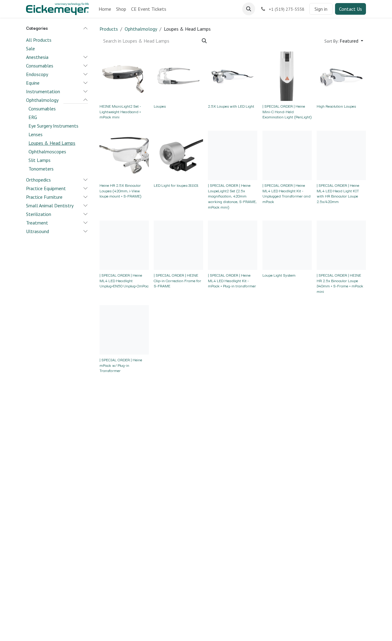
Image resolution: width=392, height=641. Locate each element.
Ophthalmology (42, 100)
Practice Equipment (46, 188)
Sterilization (38, 214)
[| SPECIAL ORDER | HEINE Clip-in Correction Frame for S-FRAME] (178, 245)
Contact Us (350, 9)
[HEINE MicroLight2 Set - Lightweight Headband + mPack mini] (124, 76)
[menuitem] (105, 9)
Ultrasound (37, 231)
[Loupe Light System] (287, 245)
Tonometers (41, 168)
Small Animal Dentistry (50, 205)
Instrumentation (43, 91)
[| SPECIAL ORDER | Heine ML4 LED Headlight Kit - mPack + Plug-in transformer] (232, 245)
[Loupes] (178, 76)
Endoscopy (37, 74)
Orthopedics (38, 179)
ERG (32, 117)
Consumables (39, 65)
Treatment (37, 222)
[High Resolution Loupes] (341, 76)
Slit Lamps (39, 160)
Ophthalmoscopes (47, 151)
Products (109, 29)
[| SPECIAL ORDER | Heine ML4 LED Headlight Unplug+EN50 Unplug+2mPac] (124, 245)
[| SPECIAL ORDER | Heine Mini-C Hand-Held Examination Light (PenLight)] (287, 76)
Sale (30, 48)
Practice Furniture (44, 197)
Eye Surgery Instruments (53, 125)
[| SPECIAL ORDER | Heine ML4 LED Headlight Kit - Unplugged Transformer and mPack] (287, 155)
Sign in (321, 9)
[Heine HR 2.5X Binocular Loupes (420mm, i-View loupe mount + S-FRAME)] (124, 155)
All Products (38, 39)
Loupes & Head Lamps (51, 143)
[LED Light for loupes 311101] (178, 155)
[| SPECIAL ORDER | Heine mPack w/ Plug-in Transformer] (124, 330)
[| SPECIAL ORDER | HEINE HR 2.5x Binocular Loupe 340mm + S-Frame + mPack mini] (341, 245)
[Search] (204, 41)
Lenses (35, 134)
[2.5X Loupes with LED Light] (232, 76)
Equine (33, 82)
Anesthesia (37, 57)
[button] (248, 8)
